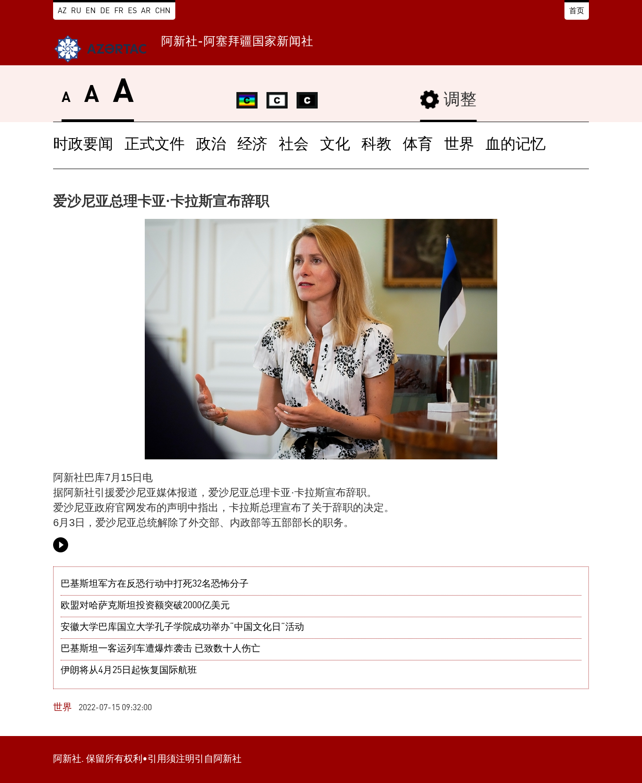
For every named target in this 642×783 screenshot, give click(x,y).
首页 (576, 11)
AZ (62, 11)
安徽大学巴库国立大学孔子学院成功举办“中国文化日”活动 (182, 627)
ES (132, 11)
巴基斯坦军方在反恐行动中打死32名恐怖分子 (155, 584)
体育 (418, 145)
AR (146, 11)
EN (91, 11)
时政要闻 (83, 145)
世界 (459, 145)
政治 (211, 145)
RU (76, 11)
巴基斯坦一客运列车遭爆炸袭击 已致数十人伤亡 (160, 649)
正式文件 (155, 145)
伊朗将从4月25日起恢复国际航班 (129, 670)
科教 (376, 145)
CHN (163, 11)
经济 (252, 145)
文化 (335, 145)
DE (105, 11)
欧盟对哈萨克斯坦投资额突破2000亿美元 (145, 606)
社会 (294, 145)
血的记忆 (515, 145)
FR (119, 11)
